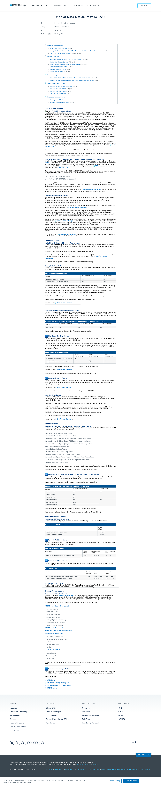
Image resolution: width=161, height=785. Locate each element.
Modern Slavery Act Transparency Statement (115, 769)
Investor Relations (17, 723)
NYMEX (121, 715)
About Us (13, 708)
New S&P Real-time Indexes (58, 89)
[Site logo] (18, 5)
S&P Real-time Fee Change (58, 93)
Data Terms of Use (94, 769)
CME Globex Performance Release (60, 53)
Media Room (15, 715)
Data (48, 5)
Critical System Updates (55, 45)
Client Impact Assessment (78, 207)
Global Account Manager (92, 189)
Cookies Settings (114, 781)
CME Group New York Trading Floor (59, 685)
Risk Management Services (54, 633)
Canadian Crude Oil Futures (58, 69)
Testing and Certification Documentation (58, 630)
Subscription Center (18, 727)
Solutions (60, 5)
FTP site (98, 166)
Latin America (51, 715)
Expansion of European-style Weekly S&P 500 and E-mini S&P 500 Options (72, 80)
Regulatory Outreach (90, 723)
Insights (78, 5)
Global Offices (51, 708)
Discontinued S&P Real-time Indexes (61, 86)
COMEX (121, 719)
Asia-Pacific (51, 723)
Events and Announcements (56, 97)
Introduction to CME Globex (54, 650)
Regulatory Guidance (90, 715)
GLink (48, 162)
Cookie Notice (69, 769)
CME (120, 708)
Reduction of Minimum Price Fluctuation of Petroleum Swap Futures (70, 78)
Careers (13, 719)
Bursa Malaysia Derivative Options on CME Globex (65, 64)
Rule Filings (86, 719)
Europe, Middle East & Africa (57, 719)
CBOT (120, 712)
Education (93, 5)
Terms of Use (80, 769)
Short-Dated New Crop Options (59, 67)
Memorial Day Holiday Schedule (59, 102)
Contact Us (14, 730)
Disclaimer (49, 769)
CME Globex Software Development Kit (58, 606)
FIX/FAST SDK (64, 167)
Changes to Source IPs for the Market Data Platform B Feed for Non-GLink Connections (75, 51)
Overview (86, 708)
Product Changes (52, 75)
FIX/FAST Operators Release (58, 48)
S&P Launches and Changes (56, 83)
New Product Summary (64, 303)
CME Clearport (52, 688)
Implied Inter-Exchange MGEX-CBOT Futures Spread (65, 59)
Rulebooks (86, 712)
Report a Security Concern (141, 769)
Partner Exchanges (53, 712)
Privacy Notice (59, 769)
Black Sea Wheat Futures (57, 71)
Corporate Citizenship (18, 712)
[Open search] (130, 5)
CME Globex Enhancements (54, 628)
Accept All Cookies (131, 781)
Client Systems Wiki (56, 100)
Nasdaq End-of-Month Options (59, 62)
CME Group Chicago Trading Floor (58, 683)
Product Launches (53, 57)
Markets (37, 5)
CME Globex (51, 680)
